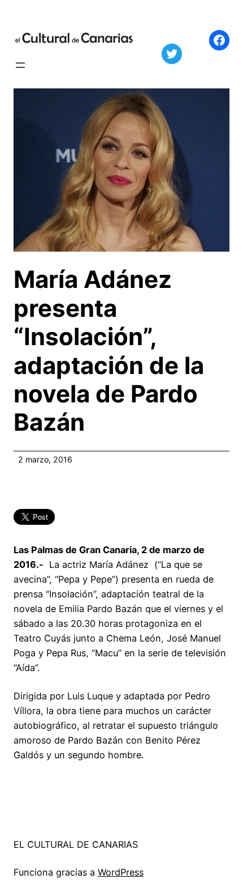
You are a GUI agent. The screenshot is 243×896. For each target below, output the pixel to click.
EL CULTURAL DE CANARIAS (76, 844)
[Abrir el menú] (20, 65)
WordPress (121, 872)
